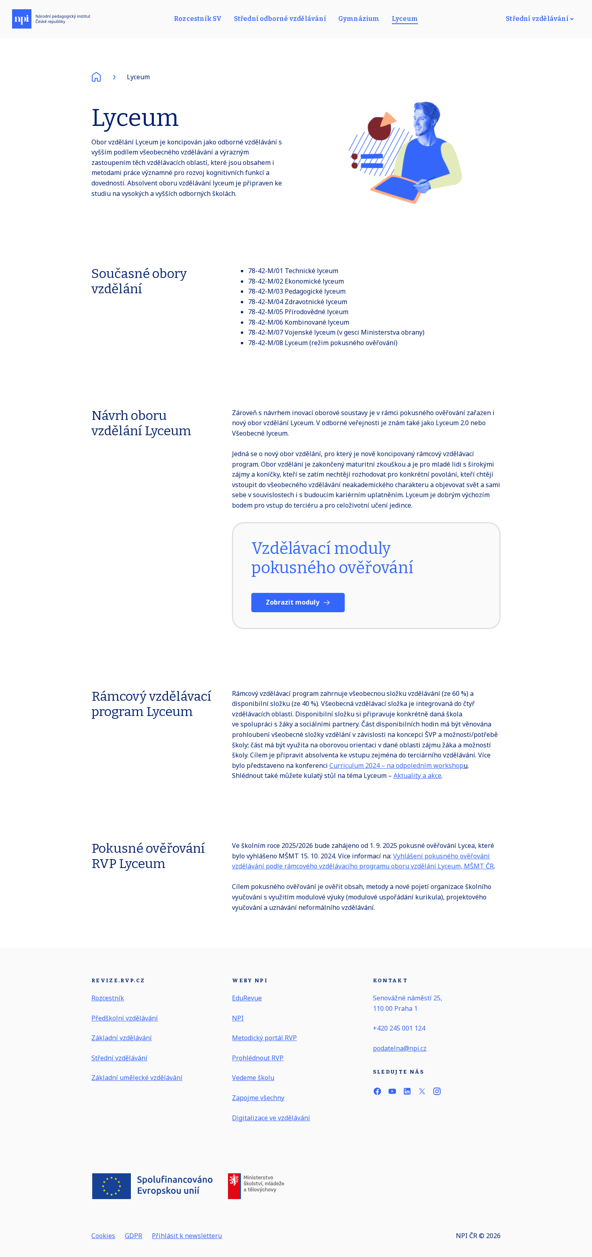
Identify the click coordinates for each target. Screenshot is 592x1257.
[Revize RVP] (51, 19)
